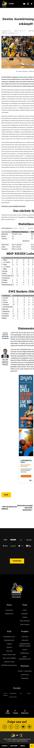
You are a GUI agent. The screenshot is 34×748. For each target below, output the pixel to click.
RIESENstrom (24, 653)
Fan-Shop (13, 746)
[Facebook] (32, 4)
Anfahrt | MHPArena (5, 694)
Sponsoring (25, 675)
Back (6, 495)
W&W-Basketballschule (25, 658)
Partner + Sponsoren (25, 671)
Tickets (8, 713)
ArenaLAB (24, 640)
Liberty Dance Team (9, 654)
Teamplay (24, 637)
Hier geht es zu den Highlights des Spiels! (13, 206)
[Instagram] (28, 4)
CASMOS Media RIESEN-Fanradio (25, 645)
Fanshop (15, 713)
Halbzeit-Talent (9, 662)
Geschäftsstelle (13, 693)
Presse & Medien (13, 696)
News (9, 605)
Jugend (9, 644)
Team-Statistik (25, 621)
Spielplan (25, 614)
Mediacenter (24, 713)
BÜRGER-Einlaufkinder (9, 665)
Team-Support (25, 624)
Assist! (24, 649)
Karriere (28, 693)
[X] (11, 727)
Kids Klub (9, 651)
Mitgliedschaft (9, 640)
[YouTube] (24, 4)
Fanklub (9, 647)
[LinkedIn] (29, 727)
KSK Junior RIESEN (9, 658)
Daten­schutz (9, 614)
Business (25, 666)
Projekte (24, 631)
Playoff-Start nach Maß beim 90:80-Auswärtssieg (25, 508)
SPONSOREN (17, 561)
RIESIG (22, 746)
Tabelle (24, 617)
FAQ (21, 693)
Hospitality (25, 678)
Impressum (9, 610)
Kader (25, 610)
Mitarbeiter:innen (9, 637)
